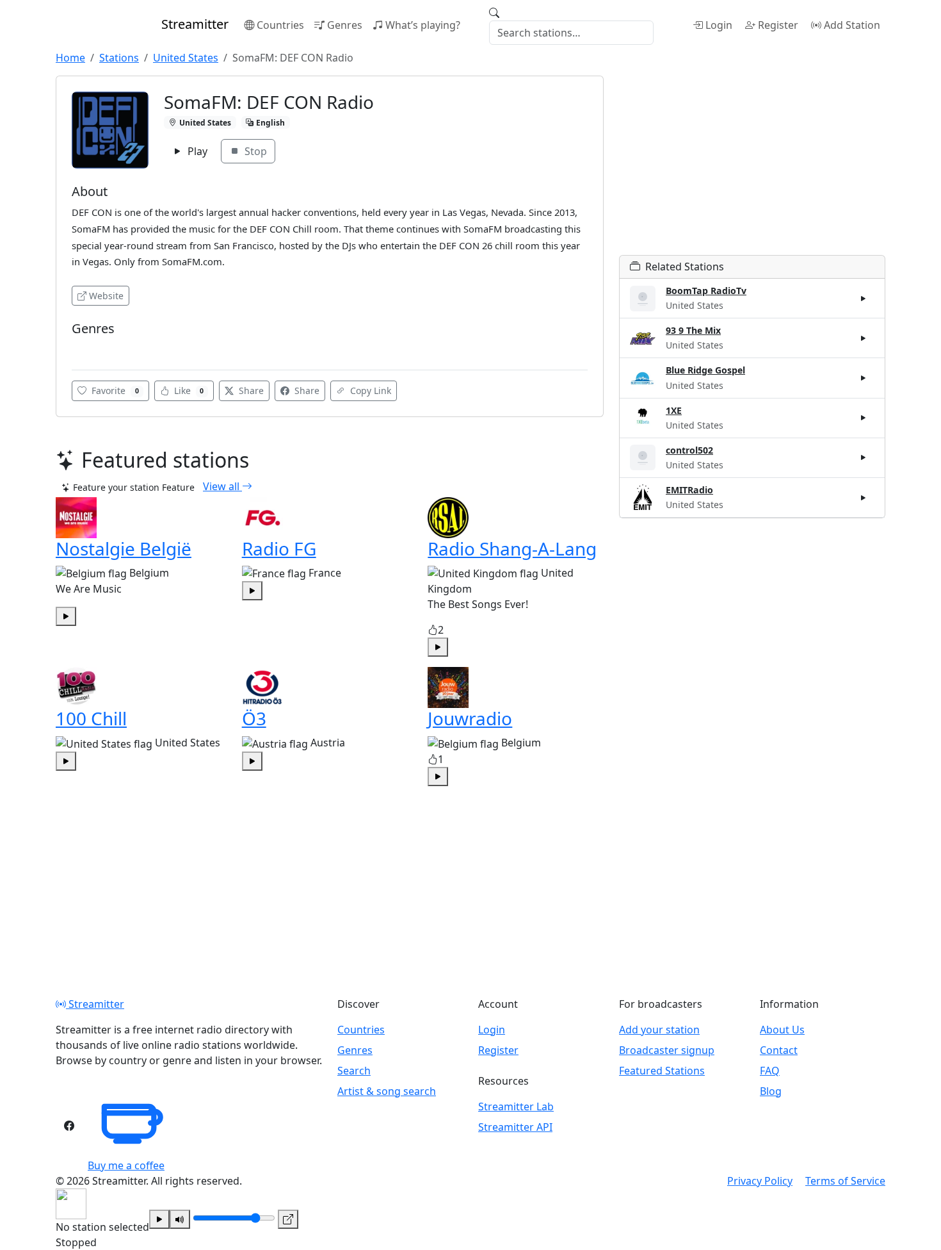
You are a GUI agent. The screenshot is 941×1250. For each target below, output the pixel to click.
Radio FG (279, 548)
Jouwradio (470, 718)
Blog (771, 1091)
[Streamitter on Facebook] (69, 1126)
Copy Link (369, 390)
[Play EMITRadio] (863, 497)
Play (196, 151)
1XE (674, 410)
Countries (280, 25)
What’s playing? (422, 25)
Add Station (852, 25)
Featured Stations (662, 1071)
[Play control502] (863, 457)
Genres (344, 25)
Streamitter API (515, 1127)
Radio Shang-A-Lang (512, 548)
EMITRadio (689, 490)
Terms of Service (845, 1181)
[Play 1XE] (863, 418)
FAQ (770, 1071)
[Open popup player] (288, 1219)
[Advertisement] (752, 165)
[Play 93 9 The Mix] (863, 338)
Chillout (92, 347)
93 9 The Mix (693, 330)
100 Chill (91, 718)
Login (718, 25)
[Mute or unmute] (180, 1219)
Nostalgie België (123, 548)
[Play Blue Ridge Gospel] (863, 378)
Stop (254, 151)
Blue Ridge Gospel (705, 370)
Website (106, 296)
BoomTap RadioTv (706, 290)
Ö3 (254, 718)
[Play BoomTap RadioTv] (863, 298)
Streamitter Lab (516, 1106)
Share (250, 390)
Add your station (659, 1030)
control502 (689, 450)
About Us (782, 1030)
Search (354, 1071)
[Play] (159, 1219)
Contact (779, 1050)
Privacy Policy (759, 1181)
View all (222, 486)
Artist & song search (386, 1091)
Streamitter (95, 1004)
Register (778, 25)
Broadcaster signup (666, 1050)
